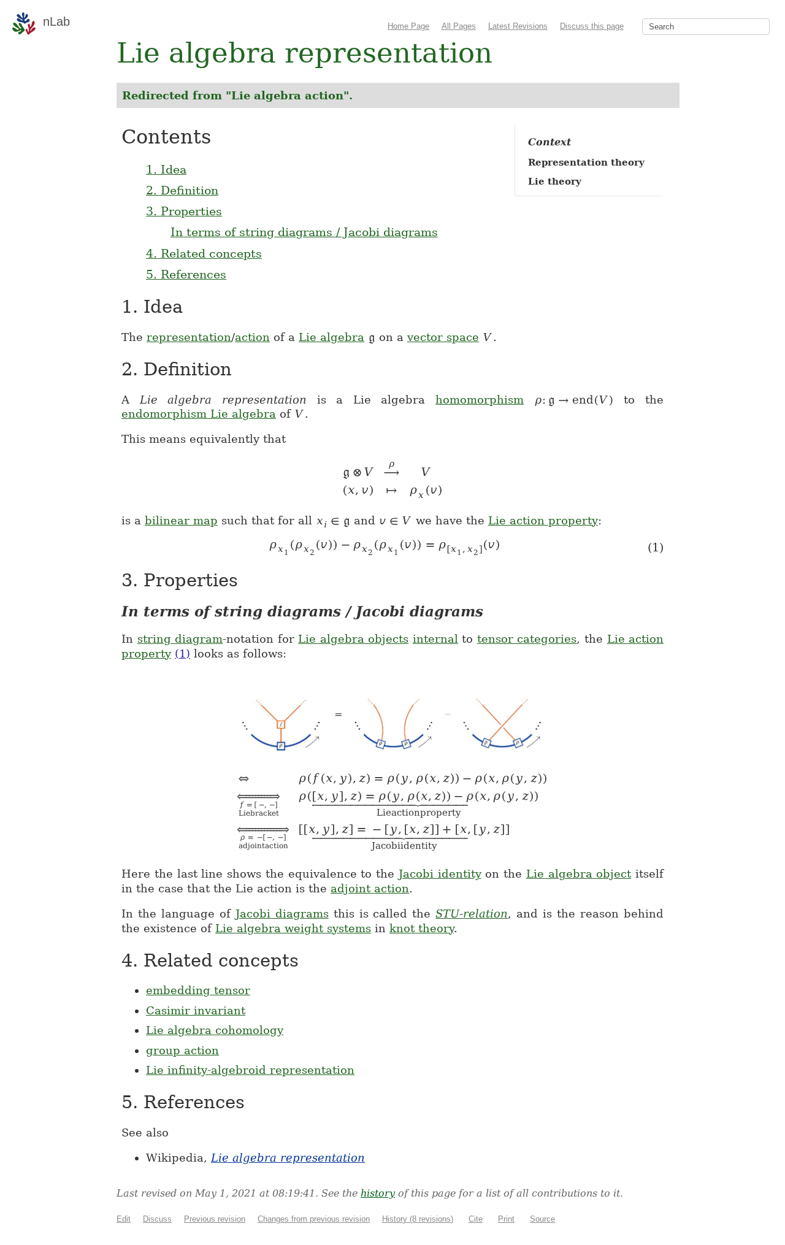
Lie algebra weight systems (293, 928)
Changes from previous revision (314, 1219)
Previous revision (214, 1219)
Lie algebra (331, 337)
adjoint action (370, 888)
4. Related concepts (204, 253)
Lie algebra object (579, 873)
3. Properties (184, 211)
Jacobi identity (440, 873)
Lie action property (543, 520)
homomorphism (479, 399)
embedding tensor (198, 990)
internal (435, 638)
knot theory (421, 928)
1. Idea (166, 169)
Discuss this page (592, 26)
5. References (186, 274)
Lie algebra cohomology (214, 1030)
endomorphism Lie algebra (198, 413)
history (378, 1193)
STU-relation (471, 913)
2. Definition (182, 190)
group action (182, 1050)
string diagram (180, 638)
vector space (443, 337)
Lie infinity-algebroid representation (250, 1069)
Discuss (157, 1219)
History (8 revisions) (417, 1219)
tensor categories (527, 638)
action (252, 337)
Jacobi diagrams (282, 913)
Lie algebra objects (353, 638)
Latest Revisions (518, 26)
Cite (476, 1219)
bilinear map (181, 520)
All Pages (459, 26)
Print (506, 1219)
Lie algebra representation (288, 1157)
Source (542, 1219)
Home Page (408, 26)
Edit (124, 1219)
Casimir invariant (195, 1010)
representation (189, 337)
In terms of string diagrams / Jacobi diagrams (304, 232)
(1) (182, 653)
